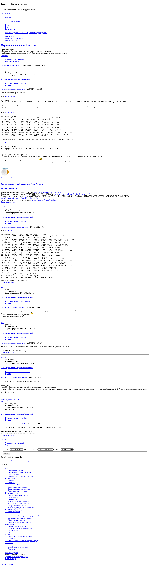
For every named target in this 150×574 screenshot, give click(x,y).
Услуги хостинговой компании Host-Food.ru (22, 184)
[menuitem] (15, 21)
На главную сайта (7, 564)
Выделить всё (10, 96)
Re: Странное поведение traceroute (17, 217)
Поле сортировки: (30, 449)
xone (2, 69)
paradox (3, 207)
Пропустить (5, 13)
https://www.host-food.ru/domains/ (44, 200)
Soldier (3, 357)
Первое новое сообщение (10, 65)
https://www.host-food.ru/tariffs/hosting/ (48, 192)
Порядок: (57, 449)
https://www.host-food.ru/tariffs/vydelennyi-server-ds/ (19, 198)
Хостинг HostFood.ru (9, 178)
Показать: (6, 449)
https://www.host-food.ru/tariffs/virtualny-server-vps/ (71, 194)
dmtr (2, 402)
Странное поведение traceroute (19, 45)
